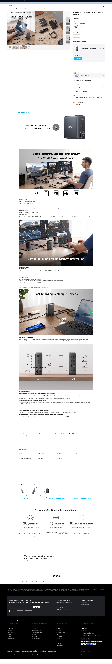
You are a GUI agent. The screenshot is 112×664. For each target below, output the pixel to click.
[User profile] (104, 6)
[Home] (18, 6)
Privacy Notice (28, 610)
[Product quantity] (76, 36)
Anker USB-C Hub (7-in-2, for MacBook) (24, 496)
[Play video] (56, 127)
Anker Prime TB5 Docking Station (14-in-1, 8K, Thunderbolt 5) (61, 496)
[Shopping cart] (101, 6)
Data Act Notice (74, 654)
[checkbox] (9, 610)
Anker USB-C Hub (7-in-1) (36, 495)
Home (20, 581)
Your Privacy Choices (53, 654)
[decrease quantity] (74, 36)
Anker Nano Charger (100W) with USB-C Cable (74, 496)
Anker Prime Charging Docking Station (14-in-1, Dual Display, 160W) (49, 496)
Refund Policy (37, 654)
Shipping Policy (30, 654)
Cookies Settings (83, 654)
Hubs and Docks (25, 581)
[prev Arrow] (19, 559)
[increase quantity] (79, 36)
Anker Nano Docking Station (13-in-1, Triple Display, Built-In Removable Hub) (86, 496)
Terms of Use (20, 610)
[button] (9, 27)
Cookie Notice (67, 654)
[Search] (98, 6)
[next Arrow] (94, 494)
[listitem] (82, 639)
